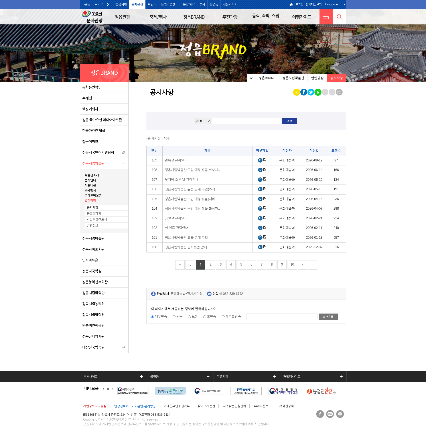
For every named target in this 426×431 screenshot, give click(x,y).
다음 (112, 388)
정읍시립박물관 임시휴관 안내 (186, 247)
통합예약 (189, 4)
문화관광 (137, 4)
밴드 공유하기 (318, 92)
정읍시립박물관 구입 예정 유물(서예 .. (191, 199)
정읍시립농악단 (93, 304)
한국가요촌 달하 (93, 131)
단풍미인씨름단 (93, 326)
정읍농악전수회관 (95, 282)
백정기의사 (90, 109)
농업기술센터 (169, 4)
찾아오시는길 (206, 406)
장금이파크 (90, 142)
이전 (103, 388)
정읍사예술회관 (93, 249)
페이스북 (320, 414)
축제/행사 (158, 17)
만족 (179, 316)
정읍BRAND (194, 17)
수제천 (87, 98)
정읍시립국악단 (93, 293)
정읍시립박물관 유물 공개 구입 (186, 238)
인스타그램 (340, 414)
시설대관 (90, 185)
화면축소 (325, 92)
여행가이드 (301, 17)
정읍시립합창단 (93, 315)
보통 (195, 316)
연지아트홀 (90, 260)
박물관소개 (92, 175)
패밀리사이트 (291, 376)
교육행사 (90, 190)
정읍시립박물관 (93, 163)
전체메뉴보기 (314, 4)
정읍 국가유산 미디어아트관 (102, 120)
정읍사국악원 (91, 271)
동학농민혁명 (91, 87)
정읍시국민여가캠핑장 (98, 153)
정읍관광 (122, 17)
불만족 (211, 316)
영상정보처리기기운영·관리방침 (135, 406)
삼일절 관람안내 (176, 218)
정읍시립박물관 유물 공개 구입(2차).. (191, 189)
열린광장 (90, 201)
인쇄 (339, 92)
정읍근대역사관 (93, 336)
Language (331, 4)
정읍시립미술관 (93, 238)
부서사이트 (90, 376)
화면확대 (332, 92)
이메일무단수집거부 (177, 406)
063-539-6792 (233, 294)
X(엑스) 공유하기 (311, 92)
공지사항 (92, 207)
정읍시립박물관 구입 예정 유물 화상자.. (192, 170)
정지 (108, 388)
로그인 (300, 4)
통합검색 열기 (339, 16)
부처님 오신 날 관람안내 (182, 180)
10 (292, 264)
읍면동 (214, 4)
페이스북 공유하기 (304, 92)
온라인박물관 (93, 195)
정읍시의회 (230, 4)
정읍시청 (121, 4)
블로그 (330, 414)
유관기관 (222, 376)
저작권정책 (286, 406)
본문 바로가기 (94, 4)
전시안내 (90, 180)
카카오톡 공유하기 (297, 92)
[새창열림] (260, 160)
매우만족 (161, 316)
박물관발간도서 (97, 219)
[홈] (251, 78)
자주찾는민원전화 (234, 406)
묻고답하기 (94, 213)
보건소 (152, 4)
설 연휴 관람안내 (176, 228)
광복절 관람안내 (176, 160)
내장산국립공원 (93, 347)
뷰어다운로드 (262, 406)
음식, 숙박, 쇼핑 (265, 15)
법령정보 (92, 225)
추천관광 (229, 17)
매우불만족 (233, 316)
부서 (202, 4)
